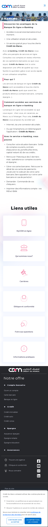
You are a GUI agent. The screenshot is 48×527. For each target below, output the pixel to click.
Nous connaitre (15, 471)
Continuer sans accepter (15, 521)
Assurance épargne (11, 434)
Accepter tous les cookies (33, 521)
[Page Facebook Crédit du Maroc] (38, 461)
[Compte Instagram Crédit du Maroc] (38, 471)
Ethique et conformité (18, 465)
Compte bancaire (16, 385)
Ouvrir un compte (11, 391)
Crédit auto (8, 417)
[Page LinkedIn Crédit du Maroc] (38, 476)
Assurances (13, 450)
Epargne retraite (10, 438)
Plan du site (9, 489)
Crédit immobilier (11, 412)
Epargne (11, 428)
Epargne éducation (11, 443)
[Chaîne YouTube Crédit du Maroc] (38, 466)
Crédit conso (9, 421)
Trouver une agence (17, 460)
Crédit (10, 407)
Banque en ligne (10, 399)
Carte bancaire (10, 395)
